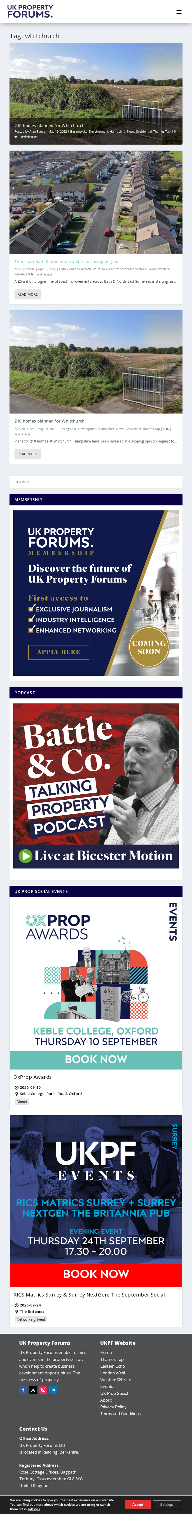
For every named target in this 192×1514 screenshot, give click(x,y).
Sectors (140, 269)
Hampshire (118, 131)
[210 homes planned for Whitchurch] (96, 362)
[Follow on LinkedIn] (53, 1390)
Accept (137, 1504)
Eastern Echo (112, 1366)
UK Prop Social (114, 1393)
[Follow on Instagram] (43, 1390)
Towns (151, 269)
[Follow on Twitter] (33, 1390)
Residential (144, 131)
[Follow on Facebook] (23, 1390)
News (131, 131)
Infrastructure (90, 269)
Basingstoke (79, 131)
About (106, 1400)
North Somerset (122, 269)
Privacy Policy (113, 1407)
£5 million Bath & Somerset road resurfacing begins (66, 261)
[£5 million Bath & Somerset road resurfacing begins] (96, 202)
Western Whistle (115, 1379)
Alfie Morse (27, 269)
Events (106, 1386)
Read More (28, 294)
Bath (62, 269)
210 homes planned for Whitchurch (49, 125)
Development (98, 131)
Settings (167, 1504)
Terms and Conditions (120, 1413)
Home (106, 1352)
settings (34, 1509)
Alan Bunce (37, 131)
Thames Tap (162, 131)
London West (113, 1373)
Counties (73, 269)
